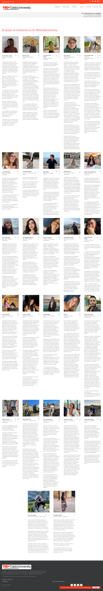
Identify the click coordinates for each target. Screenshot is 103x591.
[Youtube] (95, 1)
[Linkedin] (18, 55)
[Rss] (54, 55)
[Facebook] (90, 1)
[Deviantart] (56, 57)
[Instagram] (97, 1)
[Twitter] (92, 1)
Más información (88, 587)
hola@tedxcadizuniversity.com (8, 1)
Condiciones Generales (7, 579)
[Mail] (18, 57)
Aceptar (96, 587)
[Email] (100, 1)
